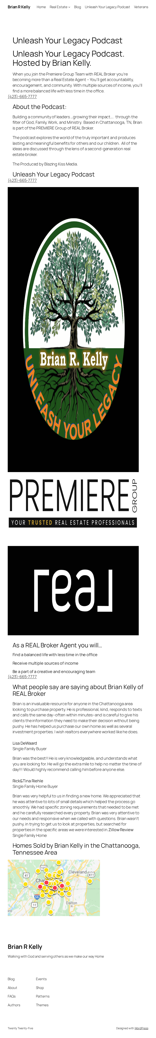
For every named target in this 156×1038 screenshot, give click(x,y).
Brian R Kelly (19, 7)
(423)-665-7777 (22, 96)
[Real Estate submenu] (69, 7)
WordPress (141, 1028)
